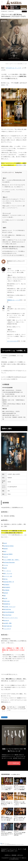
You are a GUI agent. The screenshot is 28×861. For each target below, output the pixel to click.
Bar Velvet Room (7, 615)
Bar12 (4, 551)
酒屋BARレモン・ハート (13, 300)
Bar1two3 (5, 592)
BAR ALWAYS (6, 587)
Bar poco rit (6, 620)
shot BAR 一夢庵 (7, 623)
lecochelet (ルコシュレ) (9, 606)
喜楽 (4, 595)
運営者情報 (14, 855)
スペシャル (5, 717)
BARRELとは (7, 855)
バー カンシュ (7, 570)
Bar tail (5, 543)
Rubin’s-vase (6, 601)
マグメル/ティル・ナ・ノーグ (13, 68)
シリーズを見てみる (14, 763)
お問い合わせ (20, 855)
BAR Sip (5, 579)
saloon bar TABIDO (7, 554)
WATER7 (5, 548)
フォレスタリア (7, 628)
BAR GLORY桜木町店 (8, 612)
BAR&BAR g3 (6, 603)
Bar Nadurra (6, 584)
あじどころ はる (7, 576)
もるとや (5, 557)
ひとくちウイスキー (12, 341)
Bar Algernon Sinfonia (8, 545)
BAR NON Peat (7, 609)
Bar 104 (5, 598)
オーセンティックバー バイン (10, 617)
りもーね (5, 565)
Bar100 (5, 568)
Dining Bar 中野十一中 (8, 581)
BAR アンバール (7, 573)
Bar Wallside (6, 590)
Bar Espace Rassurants (9, 562)
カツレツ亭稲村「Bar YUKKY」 (11, 559)
